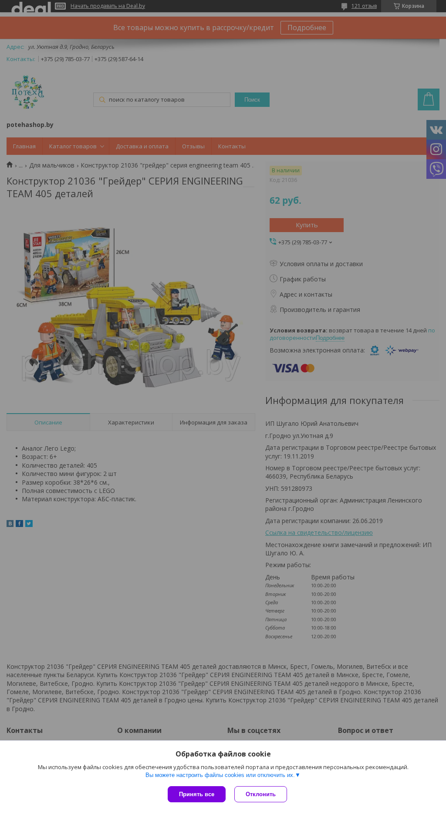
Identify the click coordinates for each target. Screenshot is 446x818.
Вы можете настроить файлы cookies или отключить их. (220, 775)
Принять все (196, 794)
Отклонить (261, 794)
